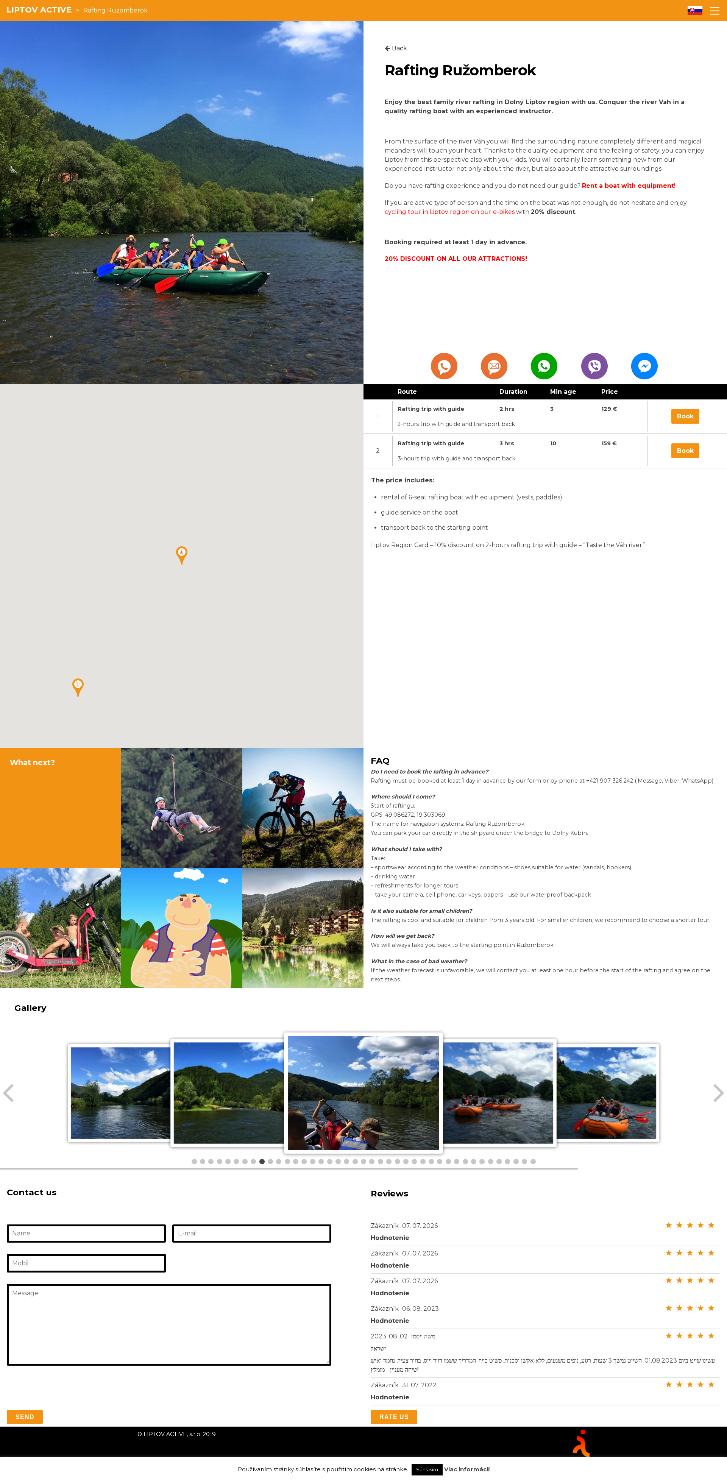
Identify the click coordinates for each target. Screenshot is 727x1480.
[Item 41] (533, 1161)
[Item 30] (439, 1161)
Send (25, 1417)
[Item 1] (194, 1161)
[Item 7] (245, 1161)
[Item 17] (329, 1161)
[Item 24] (389, 1161)
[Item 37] (499, 1161)
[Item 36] (490, 1161)
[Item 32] (456, 1161)
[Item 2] (202, 1161)
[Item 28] (423, 1161)
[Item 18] (338, 1161)
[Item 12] (287, 1161)
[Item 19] (346, 1161)
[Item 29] (431, 1161)
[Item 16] (321, 1161)
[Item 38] (507, 1161)
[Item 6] (236, 1161)
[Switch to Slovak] (695, 11)
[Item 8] (253, 1161)
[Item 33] (465, 1161)
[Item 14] (304, 1161)
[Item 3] (211, 1161)
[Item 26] (406, 1161)
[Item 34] (473, 1161)
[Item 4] (219, 1161)
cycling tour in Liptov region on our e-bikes (450, 211)
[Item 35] (482, 1161)
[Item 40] (524, 1161)
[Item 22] (371, 1161)
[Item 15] (312, 1161)
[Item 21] (363, 1161)
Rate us (394, 1417)
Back (399, 48)
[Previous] (9, 1093)
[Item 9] (262, 1161)
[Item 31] (448, 1161)
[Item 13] (295, 1161)
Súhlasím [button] (427, 1469)
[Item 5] (228, 1161)
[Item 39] (516, 1161)
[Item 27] (414, 1161)
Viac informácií (467, 1469)
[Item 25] (397, 1161)
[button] (78, 687)
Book (685, 416)
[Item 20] (355, 1161)
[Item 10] (270, 1161)
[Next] (718, 1093)
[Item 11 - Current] (278, 1161)
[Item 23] (380, 1161)
